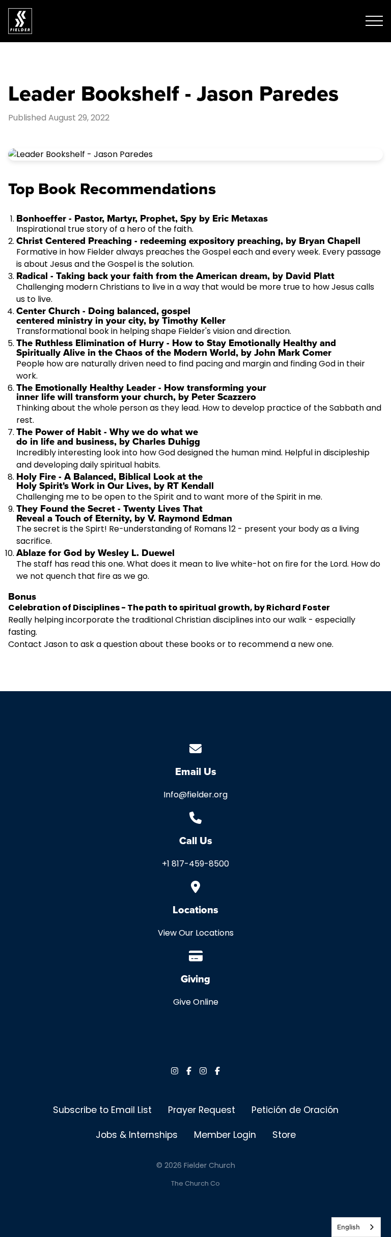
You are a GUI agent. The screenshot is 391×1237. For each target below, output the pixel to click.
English (348, 1226)
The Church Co (195, 1183)
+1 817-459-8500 (195, 864)
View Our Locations (196, 933)
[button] (374, 20)
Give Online (195, 1002)
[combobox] (356, 1227)
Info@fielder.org (195, 794)
